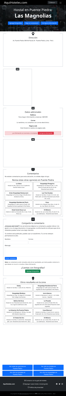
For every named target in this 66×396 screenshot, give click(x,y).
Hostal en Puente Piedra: (33, 9)
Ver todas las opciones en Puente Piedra (17, 367)
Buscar (52, 2)
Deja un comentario (31, 23)
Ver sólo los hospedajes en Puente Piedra (48, 373)
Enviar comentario (11, 258)
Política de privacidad (36, 387)
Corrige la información (49, 23)
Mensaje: (8, 245)
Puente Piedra (37, 27)
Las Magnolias (33, 15)
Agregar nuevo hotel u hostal (36, 384)
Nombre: (8, 239)
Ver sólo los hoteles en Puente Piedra (48, 367)
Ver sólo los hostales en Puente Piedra (17, 373)
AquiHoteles (11, 27)
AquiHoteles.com (15, 2)
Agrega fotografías (15, 23)
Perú (19, 27)
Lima (24, 27)
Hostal (45, 27)
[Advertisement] (17, 88)
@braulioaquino (24, 393)
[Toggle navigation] (60, 3)
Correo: (30, 239)
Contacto (36, 380)
